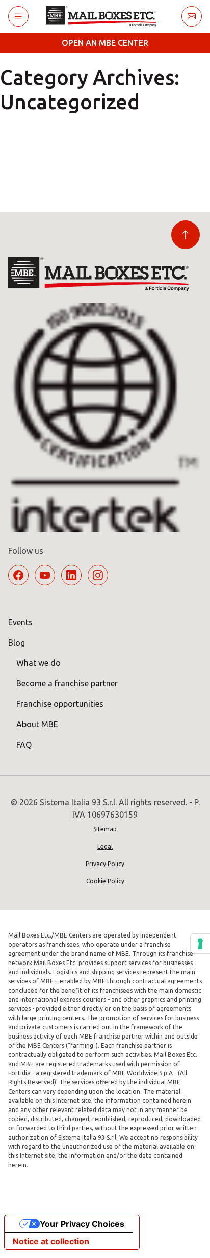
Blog (16, 642)
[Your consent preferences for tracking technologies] (200, 943)
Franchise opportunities (59, 703)
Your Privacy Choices (82, 1224)
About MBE (37, 724)
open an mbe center (105, 42)
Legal (105, 846)
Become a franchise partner (67, 683)
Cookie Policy (105, 881)
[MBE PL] (105, 16)
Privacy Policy (105, 863)
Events (20, 622)
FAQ (24, 744)
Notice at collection (51, 1241)
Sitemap (105, 829)
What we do (38, 663)
